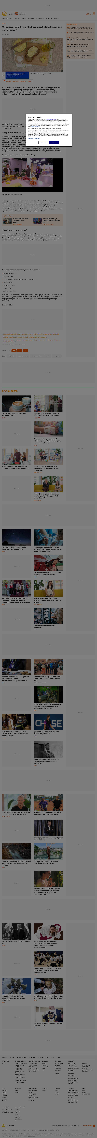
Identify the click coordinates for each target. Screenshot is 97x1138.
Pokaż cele (43, 142)
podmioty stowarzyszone (51, 119)
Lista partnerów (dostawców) (34, 138)
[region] (49, 130)
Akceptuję (54, 142)
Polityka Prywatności (35, 126)
